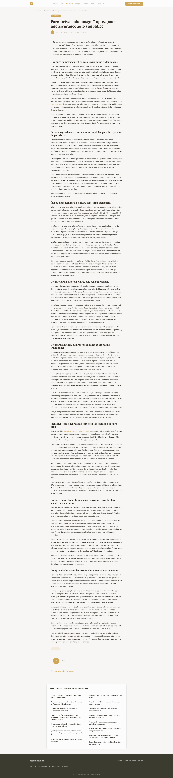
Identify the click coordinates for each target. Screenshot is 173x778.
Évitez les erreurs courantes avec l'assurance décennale (66, 741)
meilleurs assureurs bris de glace (76, 431)
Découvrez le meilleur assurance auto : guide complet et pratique (105, 730)
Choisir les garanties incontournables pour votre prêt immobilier (66, 696)
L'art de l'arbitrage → (134, 3)
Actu (61, 3)
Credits (85, 3)
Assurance (69, 3)
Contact (140, 760)
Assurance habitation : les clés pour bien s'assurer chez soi (103, 710)
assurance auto (56, 104)
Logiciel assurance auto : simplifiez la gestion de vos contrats (105, 743)
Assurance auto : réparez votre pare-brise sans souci (105, 696)
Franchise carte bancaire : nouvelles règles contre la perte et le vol (66, 725)
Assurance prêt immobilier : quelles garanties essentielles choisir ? (105, 716)
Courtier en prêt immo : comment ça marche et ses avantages (105, 703)
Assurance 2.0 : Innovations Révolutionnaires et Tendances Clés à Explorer (66, 703)
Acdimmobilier (37, 760)
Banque (77, 3)
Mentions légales (130, 760)
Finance (92, 3)
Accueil (55, 3)
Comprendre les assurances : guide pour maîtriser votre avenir (103, 723)
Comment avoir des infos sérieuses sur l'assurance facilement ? (64, 710)
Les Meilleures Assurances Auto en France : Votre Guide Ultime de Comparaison (104, 736)
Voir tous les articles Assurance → (63, 671)
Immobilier (101, 3)
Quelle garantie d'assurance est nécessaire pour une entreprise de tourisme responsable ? (67, 733)
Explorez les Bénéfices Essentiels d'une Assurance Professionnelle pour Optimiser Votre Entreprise (66, 717)
